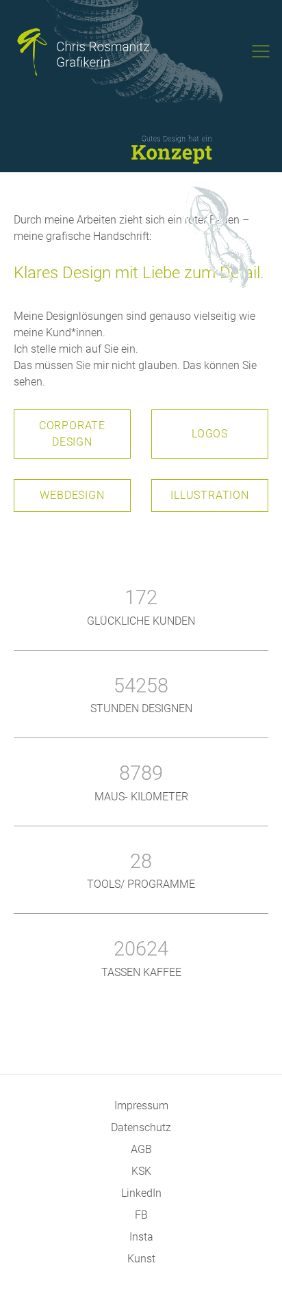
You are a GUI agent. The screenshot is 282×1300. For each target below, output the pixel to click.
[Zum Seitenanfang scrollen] (251, 1270)
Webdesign (72, 495)
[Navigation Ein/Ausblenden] (260, 51)
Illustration (209, 495)
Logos (210, 433)
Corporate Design (72, 433)
